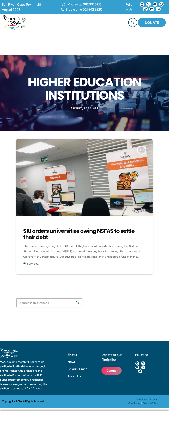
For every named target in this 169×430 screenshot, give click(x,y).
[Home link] (14, 22)
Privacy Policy (150, 403)
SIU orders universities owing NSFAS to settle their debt (79, 234)
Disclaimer (141, 399)
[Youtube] (155, 4)
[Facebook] (142, 4)
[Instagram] (161, 4)
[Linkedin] (151, 9)
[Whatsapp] (158, 9)
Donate (152, 22)
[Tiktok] (145, 9)
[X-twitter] (148, 4)
